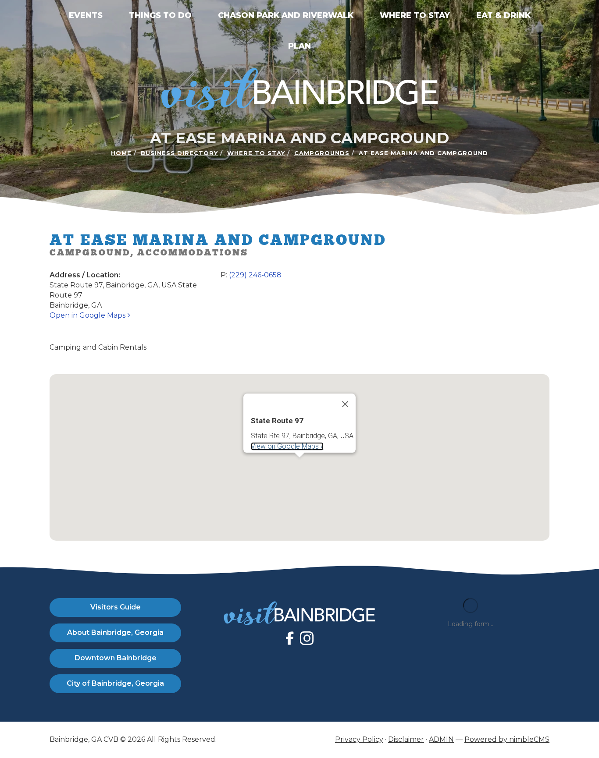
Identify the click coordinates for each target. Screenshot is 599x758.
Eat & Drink (503, 15)
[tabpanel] (299, 457)
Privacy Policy (359, 739)
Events (86, 15)
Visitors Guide (115, 607)
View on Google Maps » (287, 446)
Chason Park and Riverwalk (285, 15)
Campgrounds (321, 152)
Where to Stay (415, 15)
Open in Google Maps (88, 315)
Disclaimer (406, 739)
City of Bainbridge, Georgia (115, 683)
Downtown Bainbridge (116, 658)
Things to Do (160, 15)
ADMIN (441, 739)
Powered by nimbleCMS (506, 739)
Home (121, 152)
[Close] (345, 404)
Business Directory (179, 152)
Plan (299, 46)
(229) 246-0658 (255, 275)
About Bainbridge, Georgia (115, 632)
